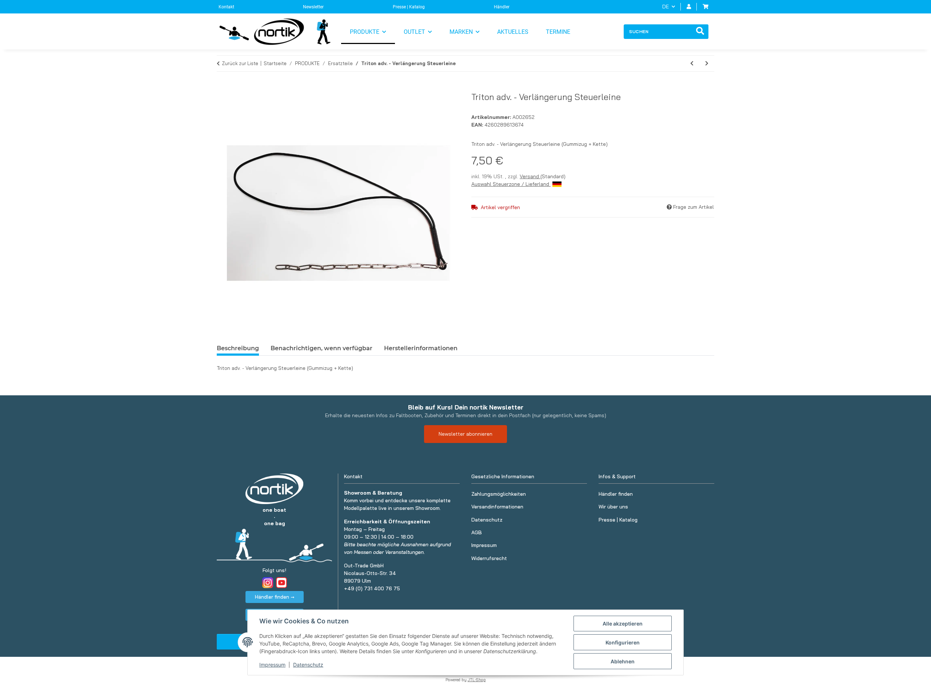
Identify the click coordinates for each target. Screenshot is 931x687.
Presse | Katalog (409, 6)
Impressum (272, 665)
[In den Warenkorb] (222, 88)
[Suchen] (700, 31)
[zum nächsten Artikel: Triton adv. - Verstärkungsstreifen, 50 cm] (706, 63)
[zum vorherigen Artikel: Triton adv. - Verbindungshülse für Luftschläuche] (691, 63)
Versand (530, 176)
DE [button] (665, 6)
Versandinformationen (497, 506)
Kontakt (226, 6)
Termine (558, 31)
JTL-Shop (477, 679)
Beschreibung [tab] (238, 348)
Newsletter (313, 6)
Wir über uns (613, 506)
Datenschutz (308, 665)
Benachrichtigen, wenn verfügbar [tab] (321, 348)
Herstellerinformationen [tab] (420, 348)
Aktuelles (512, 31)
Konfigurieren (623, 642)
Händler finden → (274, 597)
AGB (476, 532)
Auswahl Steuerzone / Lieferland (511, 184)
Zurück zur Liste (240, 63)
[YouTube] (281, 582)
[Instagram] (267, 582)
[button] (689, 6)
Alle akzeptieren (623, 623)
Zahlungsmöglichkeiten (498, 494)
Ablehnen (623, 661)
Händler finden (616, 494)
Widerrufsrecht (489, 558)
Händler (502, 6)
